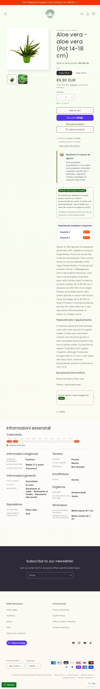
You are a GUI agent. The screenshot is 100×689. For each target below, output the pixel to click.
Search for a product (16, 633)
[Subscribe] (70, 575)
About (9, 621)
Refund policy (59, 675)
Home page (12, 610)
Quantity (60, 92)
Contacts (11, 615)
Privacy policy (72, 675)
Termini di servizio (61, 627)
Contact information (85, 678)
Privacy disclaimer (61, 610)
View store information (69, 146)
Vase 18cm (81, 73)
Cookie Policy (59, 615)
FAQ (8, 627)
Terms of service (87, 675)
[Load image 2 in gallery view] (22, 79)
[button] (5, 14)
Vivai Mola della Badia (27, 675)
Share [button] (62, 412)
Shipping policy (69, 678)
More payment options (75, 124)
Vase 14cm (64, 73)
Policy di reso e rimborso (64, 621)
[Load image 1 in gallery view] (12, 79)
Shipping (73, 85)
